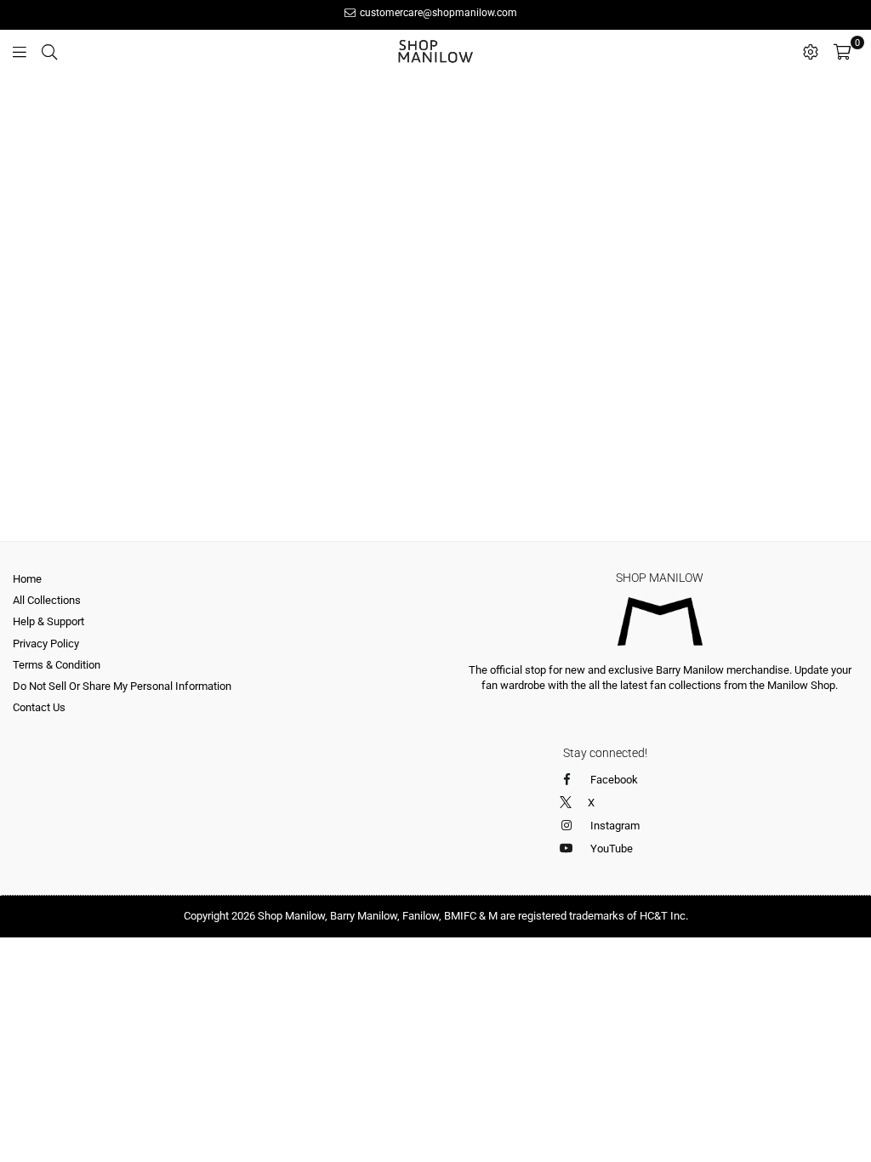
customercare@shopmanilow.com (437, 13)
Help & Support (48, 621)
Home (27, 578)
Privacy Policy (46, 643)
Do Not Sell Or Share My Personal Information (122, 686)
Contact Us (39, 707)
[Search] (49, 51)
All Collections (47, 600)
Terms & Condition (56, 664)
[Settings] (810, 51)
